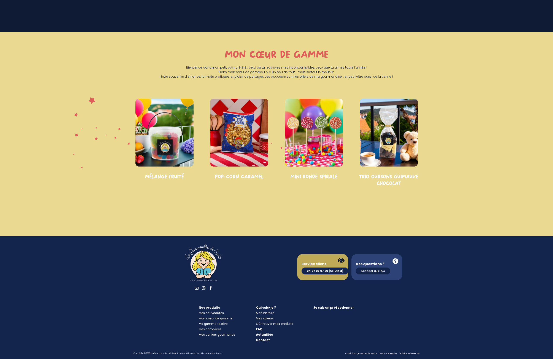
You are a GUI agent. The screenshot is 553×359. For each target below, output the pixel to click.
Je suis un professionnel (333, 307)
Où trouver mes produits (274, 324)
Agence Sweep (215, 353)
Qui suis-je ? (266, 307)
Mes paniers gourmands (217, 334)
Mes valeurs (265, 318)
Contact (263, 340)
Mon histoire (265, 313)
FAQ (259, 329)
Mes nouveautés (211, 313)
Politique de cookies (410, 353)
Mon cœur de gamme (215, 318)
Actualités (264, 334)
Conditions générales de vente (361, 353)
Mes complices (210, 329)
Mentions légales (388, 353)
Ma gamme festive (213, 324)
